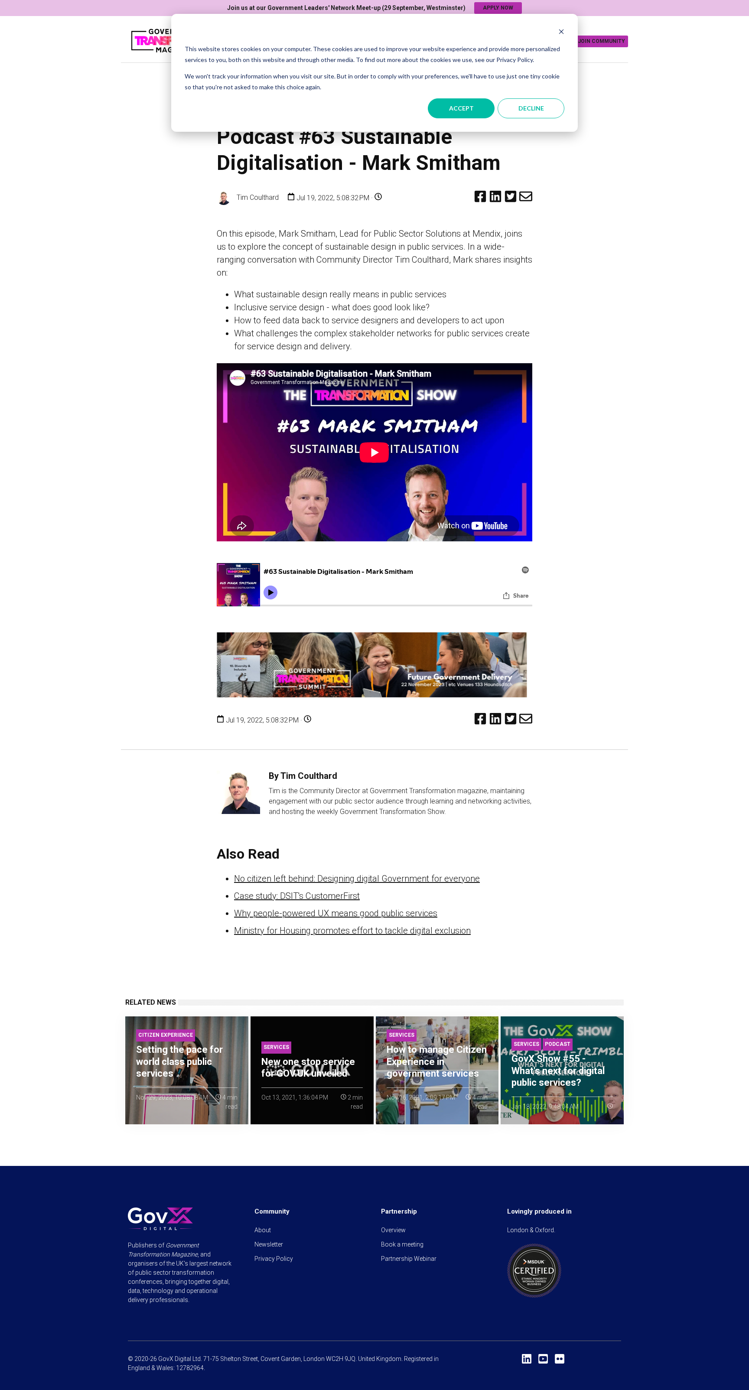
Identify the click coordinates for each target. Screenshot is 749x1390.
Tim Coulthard (257, 197)
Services (276, 1047)
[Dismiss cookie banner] (561, 32)
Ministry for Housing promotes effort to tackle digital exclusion (352, 930)
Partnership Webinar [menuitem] (408, 1258)
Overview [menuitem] (393, 1230)
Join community (601, 41)
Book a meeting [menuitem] (402, 1244)
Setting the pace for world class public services (179, 1061)
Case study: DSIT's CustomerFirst (297, 896)
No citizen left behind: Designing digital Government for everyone (357, 878)
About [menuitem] (262, 1230)
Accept (461, 108)
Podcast (557, 1044)
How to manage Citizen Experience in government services (437, 1061)
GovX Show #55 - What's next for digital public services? (558, 1070)
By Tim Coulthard (303, 776)
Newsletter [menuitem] (268, 1244)
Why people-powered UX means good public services (335, 913)
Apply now (498, 8)
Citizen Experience (165, 1035)
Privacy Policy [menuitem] (273, 1258)
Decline (531, 108)
